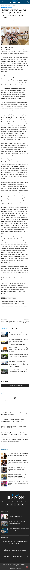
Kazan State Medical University (7, 303)
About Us (5, 564)
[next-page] (4, 376)
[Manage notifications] (27, 567)
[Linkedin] (15, 23)
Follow (15, 397)
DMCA (18, 564)
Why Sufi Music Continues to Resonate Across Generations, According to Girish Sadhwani (18, 462)
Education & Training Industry (11, 5)
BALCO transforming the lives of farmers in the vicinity (8, 322)
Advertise (9, 564)
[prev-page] (2, 376)
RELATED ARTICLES (4, 328)
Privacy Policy (23, 564)
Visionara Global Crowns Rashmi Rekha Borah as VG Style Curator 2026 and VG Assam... (18, 483)
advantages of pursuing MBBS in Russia (9, 299)
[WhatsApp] (12, 23)
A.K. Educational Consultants (10, 298)
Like (6, 397)
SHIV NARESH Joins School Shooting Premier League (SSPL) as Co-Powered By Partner (18, 349)
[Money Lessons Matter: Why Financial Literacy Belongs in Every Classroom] (4, 356)
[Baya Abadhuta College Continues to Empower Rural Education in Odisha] (4, 371)
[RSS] (15, 504)
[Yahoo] (22, 504)
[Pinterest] (9, 23)
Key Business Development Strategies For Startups (23, 322)
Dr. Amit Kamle (5, 301)
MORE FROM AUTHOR (14, 328)
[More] (25, 23)
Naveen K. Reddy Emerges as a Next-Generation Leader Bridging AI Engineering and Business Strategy (17, 476)
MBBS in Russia (21, 303)
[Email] (22, 23)
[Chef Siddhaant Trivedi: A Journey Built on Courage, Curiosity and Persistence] (4, 456)
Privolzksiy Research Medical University (17, 304)
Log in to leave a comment (15, 385)
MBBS (16, 303)
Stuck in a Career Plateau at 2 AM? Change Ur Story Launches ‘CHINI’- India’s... (17, 469)
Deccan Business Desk (7, 20)
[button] (2, 2)
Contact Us (14, 564)
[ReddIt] (18, 23)
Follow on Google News (15, 565)
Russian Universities (9, 306)
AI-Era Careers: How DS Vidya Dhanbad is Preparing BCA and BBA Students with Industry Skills (18, 334)
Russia (3, 306)
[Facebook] (2, 23)
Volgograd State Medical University (21, 306)
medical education (5, 304)
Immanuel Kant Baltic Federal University (16, 301)
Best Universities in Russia (22, 299)
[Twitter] (6, 23)
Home (2, 5)
